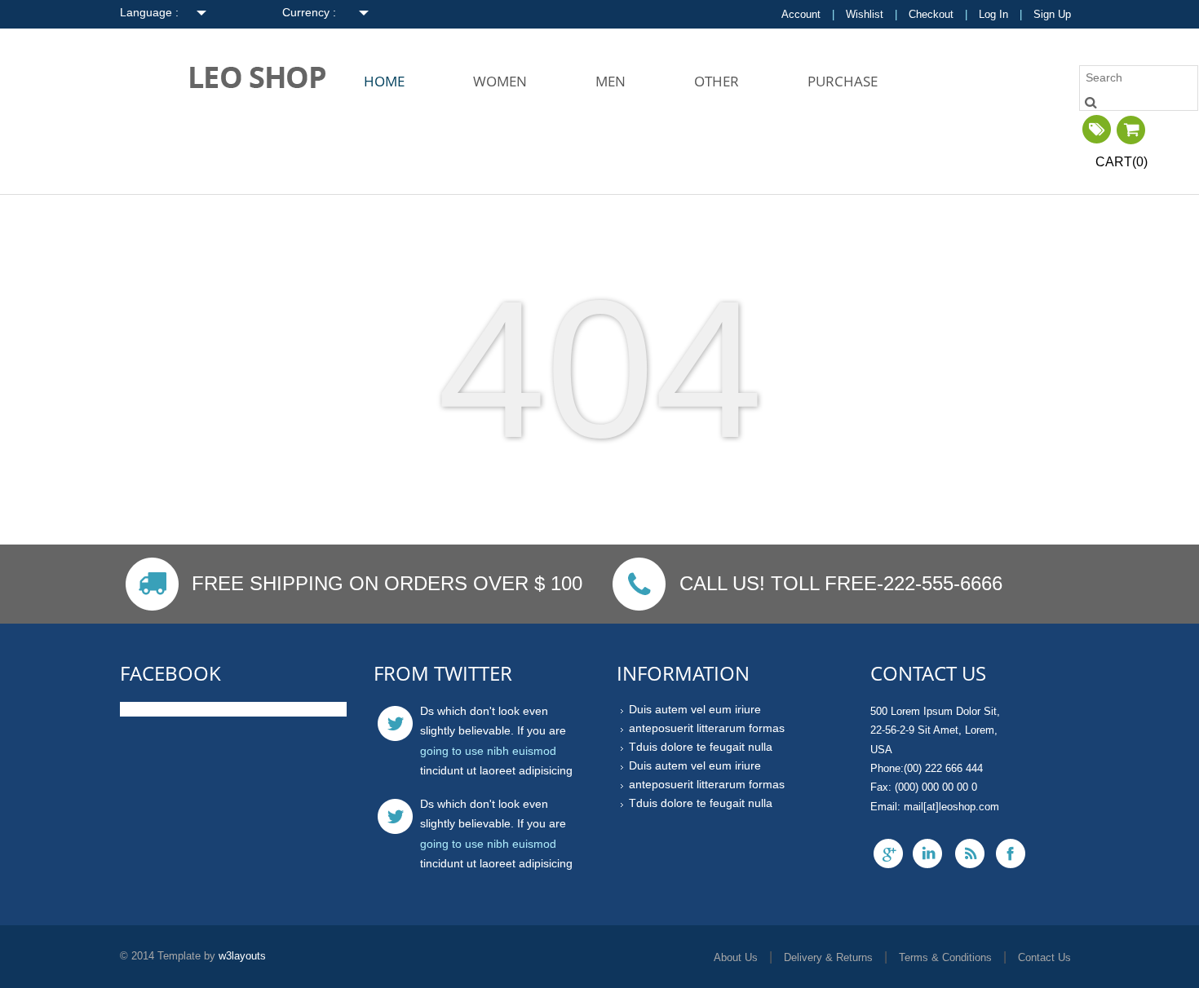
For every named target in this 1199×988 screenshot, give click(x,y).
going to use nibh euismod (488, 751)
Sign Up (1052, 14)
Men (610, 81)
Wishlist (864, 14)
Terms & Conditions (945, 957)
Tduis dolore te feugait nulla (700, 747)
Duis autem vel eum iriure (695, 710)
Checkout (931, 14)
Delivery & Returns (828, 957)
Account (801, 14)
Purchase (842, 81)
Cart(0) (1121, 162)
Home (384, 81)
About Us (736, 957)
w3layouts (242, 956)
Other (716, 81)
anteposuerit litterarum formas (707, 728)
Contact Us (1044, 957)
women (500, 81)
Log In (993, 14)
